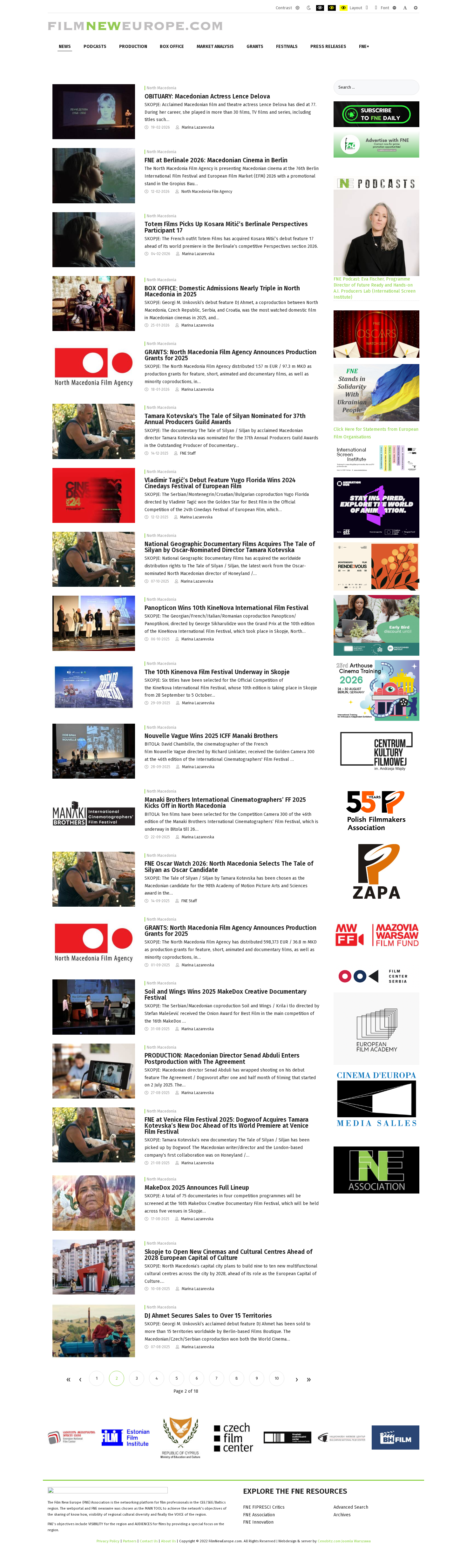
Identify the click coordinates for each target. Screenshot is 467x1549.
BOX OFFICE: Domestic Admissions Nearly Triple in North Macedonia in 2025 (222, 291)
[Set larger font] (415, 8)
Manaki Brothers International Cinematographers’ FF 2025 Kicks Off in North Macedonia (225, 803)
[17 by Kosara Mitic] (93, 239)
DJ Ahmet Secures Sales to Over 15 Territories (208, 1316)
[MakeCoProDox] (93, 1007)
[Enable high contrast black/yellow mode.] (332, 8)
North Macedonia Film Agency (206, 191)
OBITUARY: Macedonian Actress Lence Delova (207, 96)
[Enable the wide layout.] (376, 8)
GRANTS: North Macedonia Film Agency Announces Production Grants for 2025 (230, 355)
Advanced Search (351, 1507)
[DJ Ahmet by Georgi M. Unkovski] (93, 1330)
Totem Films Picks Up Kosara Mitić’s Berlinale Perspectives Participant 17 (226, 227)
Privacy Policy (108, 1541)
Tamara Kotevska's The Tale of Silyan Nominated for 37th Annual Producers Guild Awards (225, 419)
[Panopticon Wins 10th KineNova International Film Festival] (93, 623)
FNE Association (259, 1515)
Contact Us (149, 1541)
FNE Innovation (258, 1522)
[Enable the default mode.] (297, 8)
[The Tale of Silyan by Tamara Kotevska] (93, 431)
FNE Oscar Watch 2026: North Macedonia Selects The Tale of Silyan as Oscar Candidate (229, 867)
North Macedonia (161, 88)
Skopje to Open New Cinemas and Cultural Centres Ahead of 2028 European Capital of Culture (228, 1255)
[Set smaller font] (394, 8)
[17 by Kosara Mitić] (93, 175)
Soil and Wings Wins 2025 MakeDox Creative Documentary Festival (226, 995)
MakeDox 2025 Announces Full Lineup (197, 1188)
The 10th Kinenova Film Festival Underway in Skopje (217, 672)
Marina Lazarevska (198, 127)
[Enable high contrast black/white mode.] (320, 8)
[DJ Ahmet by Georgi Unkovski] (93, 303)
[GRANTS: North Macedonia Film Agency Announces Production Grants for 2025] (93, 367)
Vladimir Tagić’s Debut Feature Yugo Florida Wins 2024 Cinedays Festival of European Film (220, 483)
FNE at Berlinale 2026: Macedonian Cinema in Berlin (216, 160)
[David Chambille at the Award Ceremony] (93, 751)
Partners (129, 1541)
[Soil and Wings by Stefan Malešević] (93, 1203)
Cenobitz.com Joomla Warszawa (344, 1541)
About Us (168, 1541)
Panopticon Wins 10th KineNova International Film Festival (226, 608)
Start (68, 1380)
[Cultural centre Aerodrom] (93, 1266)
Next (296, 1380)
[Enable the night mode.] (309, 8)
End (308, 1380)
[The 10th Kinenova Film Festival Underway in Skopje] (93, 687)
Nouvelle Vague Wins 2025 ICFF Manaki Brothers (211, 736)
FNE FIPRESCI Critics (264, 1507)
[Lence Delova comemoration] (93, 111)
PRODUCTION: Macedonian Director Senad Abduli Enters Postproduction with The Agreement (222, 1058)
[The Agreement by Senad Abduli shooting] (93, 1070)
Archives (342, 1515)
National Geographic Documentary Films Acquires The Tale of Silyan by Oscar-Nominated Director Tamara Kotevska (230, 547)
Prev (80, 1380)
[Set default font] (405, 8)
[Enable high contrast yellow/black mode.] (343, 8)
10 (277, 1378)
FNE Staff (188, 453)
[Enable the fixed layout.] (367, 8)
